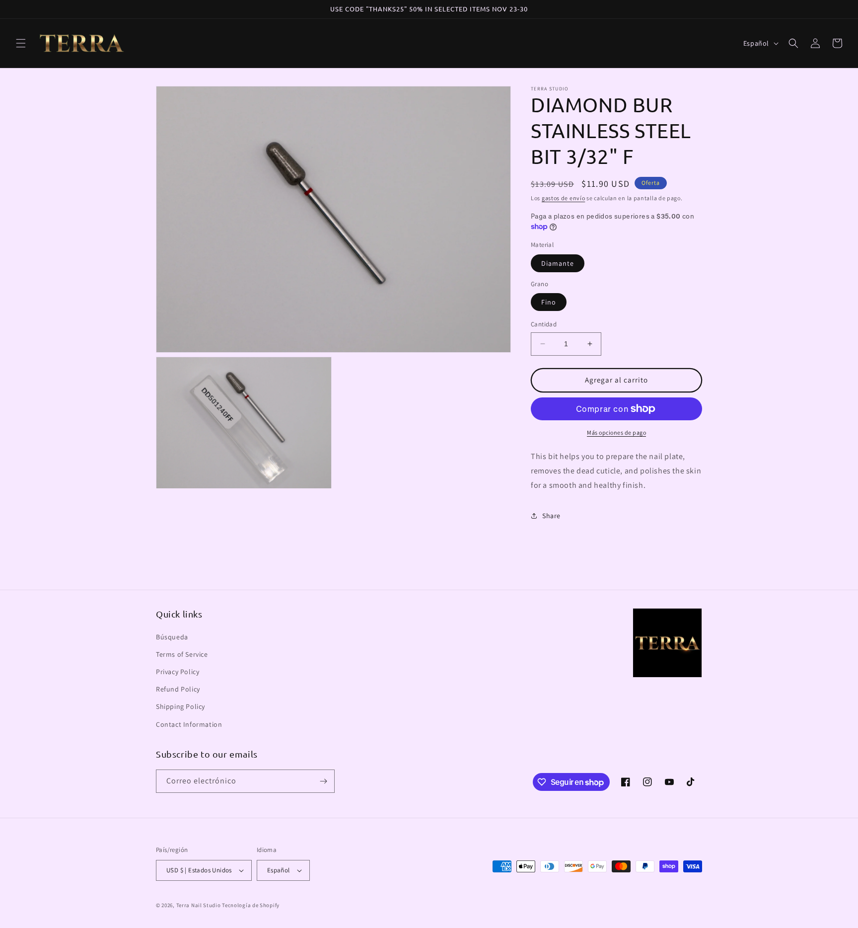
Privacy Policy (177, 671)
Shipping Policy (180, 706)
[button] (21, 43)
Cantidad (544, 324)
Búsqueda (172, 636)
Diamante (557, 263)
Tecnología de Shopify (251, 905)
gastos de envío (563, 198)
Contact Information (189, 724)
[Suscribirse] (323, 781)
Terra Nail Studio (198, 905)
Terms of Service (182, 654)
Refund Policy (178, 689)
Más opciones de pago (616, 432)
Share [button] (551, 515)
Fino (548, 302)
